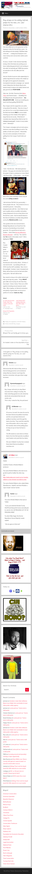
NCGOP (19, 321)
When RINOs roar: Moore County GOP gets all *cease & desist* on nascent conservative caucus (15, 761)
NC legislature (13, 321)
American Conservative (9, 794)
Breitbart (5, 807)
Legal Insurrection (8, 842)
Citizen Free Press (8, 815)
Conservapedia (7, 820)
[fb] (17, 591)
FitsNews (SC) (7, 831)
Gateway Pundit (7, 837)
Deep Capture (7, 829)
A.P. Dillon (12, 455)
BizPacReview (7, 802)
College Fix (6, 818)
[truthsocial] (10, 591)
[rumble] (21, 591)
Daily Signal (6, 826)
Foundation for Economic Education (13, 834)
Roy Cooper (17, 323)
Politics (24, 321)
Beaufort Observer (8, 799)
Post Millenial (7, 847)
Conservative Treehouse (10, 823)
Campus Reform (8, 810)
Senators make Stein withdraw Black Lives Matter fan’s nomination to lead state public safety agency (15, 703)
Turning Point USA (8, 861)
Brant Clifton (23, 28)
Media (7, 321)
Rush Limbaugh (7, 853)
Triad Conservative (8, 858)
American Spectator (9, 796)
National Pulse (7, 845)
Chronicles (6, 812)
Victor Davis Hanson (9, 864)
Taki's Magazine (7, 855)
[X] (13, 591)
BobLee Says (7, 804)
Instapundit (6, 839)
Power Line (6, 850)
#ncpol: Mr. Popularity (8, 311)
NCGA (7, 323)
